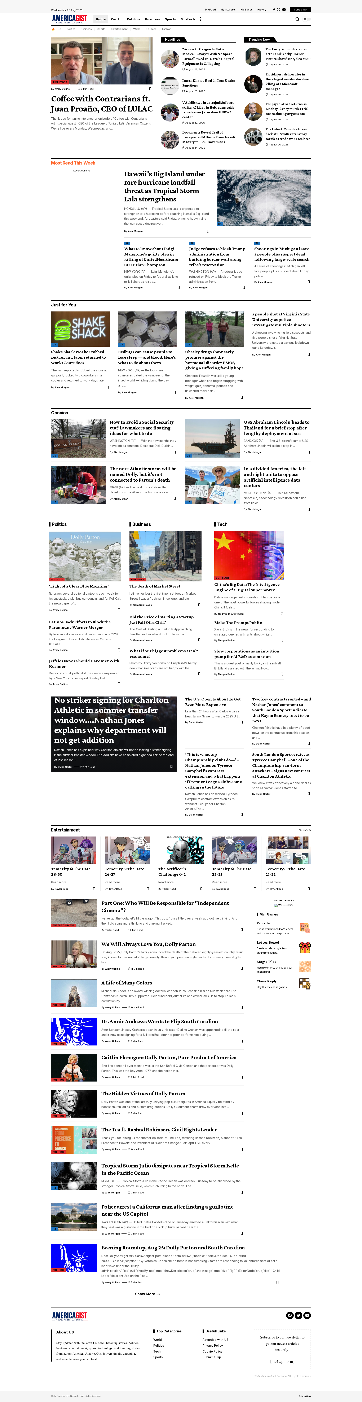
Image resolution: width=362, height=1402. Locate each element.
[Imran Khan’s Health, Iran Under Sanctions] (170, 86)
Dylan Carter (65, 766)
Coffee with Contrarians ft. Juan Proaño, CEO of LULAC (102, 103)
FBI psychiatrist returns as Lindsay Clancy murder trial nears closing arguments (287, 109)
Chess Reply (267, 981)
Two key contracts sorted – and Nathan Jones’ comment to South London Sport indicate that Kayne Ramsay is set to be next (281, 709)
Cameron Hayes (142, 604)
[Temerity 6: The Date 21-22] (288, 850)
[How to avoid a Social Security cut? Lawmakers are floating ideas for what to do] (78, 438)
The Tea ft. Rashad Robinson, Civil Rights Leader (159, 1129)
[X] (278, 9)
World (136, 29)
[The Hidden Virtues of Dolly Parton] (74, 1104)
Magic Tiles (266, 961)
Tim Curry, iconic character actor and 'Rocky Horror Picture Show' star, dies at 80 (288, 54)
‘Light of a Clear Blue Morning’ (79, 586)
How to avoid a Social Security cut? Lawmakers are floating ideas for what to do (142, 427)
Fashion (166, 29)
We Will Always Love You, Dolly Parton (148, 944)
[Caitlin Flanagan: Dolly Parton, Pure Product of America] (74, 1068)
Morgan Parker (226, 640)
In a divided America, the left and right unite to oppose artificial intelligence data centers (275, 477)
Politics (71, 29)
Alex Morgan (135, 231)
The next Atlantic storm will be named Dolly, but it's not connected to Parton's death (143, 474)
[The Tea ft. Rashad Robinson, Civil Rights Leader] (74, 1140)
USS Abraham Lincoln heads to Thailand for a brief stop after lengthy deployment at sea (276, 427)
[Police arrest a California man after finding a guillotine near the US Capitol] (74, 1217)
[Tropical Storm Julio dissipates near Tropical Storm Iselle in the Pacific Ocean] (74, 1176)
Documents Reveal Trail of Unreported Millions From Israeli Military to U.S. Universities (208, 137)
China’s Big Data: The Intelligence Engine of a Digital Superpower (246, 587)
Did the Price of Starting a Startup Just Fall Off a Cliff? (161, 619)
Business (86, 29)
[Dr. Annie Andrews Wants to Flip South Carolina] (74, 1031)
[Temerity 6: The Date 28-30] (73, 850)
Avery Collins (62, 88)
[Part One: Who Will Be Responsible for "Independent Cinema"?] (74, 913)
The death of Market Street (154, 586)
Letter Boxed (268, 942)
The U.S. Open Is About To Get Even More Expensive (213, 701)
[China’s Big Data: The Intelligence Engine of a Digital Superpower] (249, 555)
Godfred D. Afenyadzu (231, 613)
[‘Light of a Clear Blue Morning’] (85, 556)
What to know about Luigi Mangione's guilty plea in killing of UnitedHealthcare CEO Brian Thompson (151, 256)
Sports (101, 29)
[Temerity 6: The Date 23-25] (234, 850)
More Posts (305, 830)
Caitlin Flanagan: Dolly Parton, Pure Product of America (169, 1057)
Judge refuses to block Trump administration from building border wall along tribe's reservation (217, 256)
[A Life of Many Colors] (74, 993)
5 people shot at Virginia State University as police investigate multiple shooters (281, 319)
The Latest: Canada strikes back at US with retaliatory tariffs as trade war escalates (288, 134)
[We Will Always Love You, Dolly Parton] (74, 954)
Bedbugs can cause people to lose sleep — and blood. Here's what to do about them (147, 357)
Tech (222, 524)
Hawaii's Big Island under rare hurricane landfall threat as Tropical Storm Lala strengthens (164, 186)
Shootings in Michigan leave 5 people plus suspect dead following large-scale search (282, 254)
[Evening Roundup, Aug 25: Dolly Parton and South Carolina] (74, 1258)
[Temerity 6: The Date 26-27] (127, 850)
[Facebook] (274, 9)
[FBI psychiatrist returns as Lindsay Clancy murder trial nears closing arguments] (253, 111)
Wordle (263, 923)
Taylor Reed (62, 888)
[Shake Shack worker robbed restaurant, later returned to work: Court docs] (80, 329)
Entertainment (119, 29)
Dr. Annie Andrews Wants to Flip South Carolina (159, 1021)
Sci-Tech (151, 29)
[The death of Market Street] (165, 556)
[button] (200, 19)
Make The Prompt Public (238, 622)
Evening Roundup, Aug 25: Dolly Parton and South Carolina (173, 1247)
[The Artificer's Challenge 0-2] (181, 850)
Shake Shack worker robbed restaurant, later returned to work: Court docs (78, 357)
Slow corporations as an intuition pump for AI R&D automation (246, 653)
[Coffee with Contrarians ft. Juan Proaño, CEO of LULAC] (102, 60)
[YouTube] (284, 9)
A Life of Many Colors (126, 982)
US (59, 29)
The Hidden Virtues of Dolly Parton (143, 1093)
